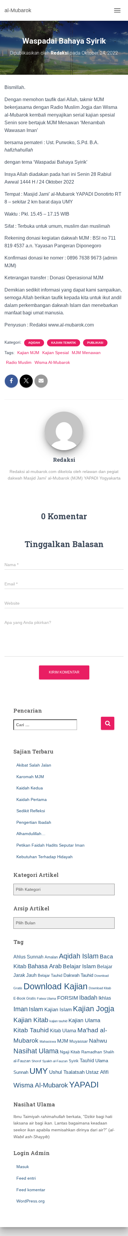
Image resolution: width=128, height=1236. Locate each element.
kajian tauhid (58, 1021)
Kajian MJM (28, 352)
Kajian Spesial (55, 352)
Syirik (74, 1061)
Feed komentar (30, 1189)
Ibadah (88, 997)
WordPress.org (30, 1201)
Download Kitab (100, 988)
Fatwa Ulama (46, 998)
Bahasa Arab (45, 966)
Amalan (51, 957)
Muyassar (78, 1041)
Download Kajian (56, 986)
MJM (62, 1041)
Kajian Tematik (63, 342)
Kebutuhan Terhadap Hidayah (44, 856)
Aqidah (34, 342)
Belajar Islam (79, 966)
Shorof (36, 1061)
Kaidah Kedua (29, 788)
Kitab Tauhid (31, 1030)
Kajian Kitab (30, 1020)
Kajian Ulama (84, 1020)
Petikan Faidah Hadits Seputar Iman (50, 845)
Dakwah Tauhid (78, 975)
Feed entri (26, 1178)
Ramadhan (91, 1051)
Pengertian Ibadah (33, 822)
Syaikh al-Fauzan (55, 1061)
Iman (20, 1009)
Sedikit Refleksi (30, 810)
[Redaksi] (64, 430)
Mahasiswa (48, 1041)
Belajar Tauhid (50, 975)
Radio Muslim (19, 362)
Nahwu (98, 1041)
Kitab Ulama (63, 1030)
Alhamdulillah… (31, 833)
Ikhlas (105, 998)
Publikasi (95, 342)
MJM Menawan (86, 352)
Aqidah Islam (79, 956)
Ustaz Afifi (97, 1072)
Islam (36, 1009)
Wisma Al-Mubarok (52, 362)
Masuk (22, 1166)
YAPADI (84, 1084)
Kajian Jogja (93, 1008)
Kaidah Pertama (31, 799)
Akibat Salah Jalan (33, 765)
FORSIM (67, 998)
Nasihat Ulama (36, 1051)
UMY (38, 1071)
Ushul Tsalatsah (67, 1072)
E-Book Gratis (24, 998)
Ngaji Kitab (70, 1052)
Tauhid (87, 1060)
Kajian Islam (58, 1009)
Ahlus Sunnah (28, 956)
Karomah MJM (30, 776)
